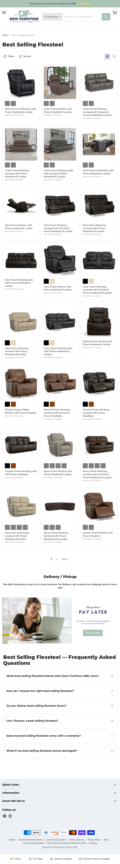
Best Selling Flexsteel (14, 115)
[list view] (114, 56)
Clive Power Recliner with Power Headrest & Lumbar (19, 227)
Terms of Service (76, 839)
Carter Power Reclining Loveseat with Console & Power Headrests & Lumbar (97, 112)
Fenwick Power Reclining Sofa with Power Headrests (21, 473)
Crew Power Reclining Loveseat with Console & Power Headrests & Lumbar (97, 289)
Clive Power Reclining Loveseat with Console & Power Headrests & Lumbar (58, 228)
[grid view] (107, 56)
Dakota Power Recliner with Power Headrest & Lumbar (97, 343)
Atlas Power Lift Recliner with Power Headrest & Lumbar (20, 110)
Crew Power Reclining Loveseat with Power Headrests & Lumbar (16, 351)
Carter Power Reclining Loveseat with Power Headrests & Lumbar (17, 173)
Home (5, 35)
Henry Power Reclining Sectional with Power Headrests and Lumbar (56, 535)
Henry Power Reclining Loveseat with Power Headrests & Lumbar (17, 535)
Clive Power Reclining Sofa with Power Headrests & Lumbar (19, 282)
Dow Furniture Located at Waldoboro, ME (66, 843)
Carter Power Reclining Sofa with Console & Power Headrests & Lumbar (58, 173)
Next (65, 559)
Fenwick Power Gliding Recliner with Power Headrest (20, 411)
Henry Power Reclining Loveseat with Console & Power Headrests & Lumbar (97, 474)
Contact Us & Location (56, 839)
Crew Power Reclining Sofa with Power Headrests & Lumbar (58, 351)
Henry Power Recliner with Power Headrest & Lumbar (58, 473)
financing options (30, 728)
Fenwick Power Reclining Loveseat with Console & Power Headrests (57, 412)
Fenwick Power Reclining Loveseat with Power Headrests (96, 412)
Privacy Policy (94, 839)
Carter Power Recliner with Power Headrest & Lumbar (58, 110)
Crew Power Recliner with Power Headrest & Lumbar (58, 288)
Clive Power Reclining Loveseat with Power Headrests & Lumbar (94, 228)
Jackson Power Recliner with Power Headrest (98, 534)
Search (12, 839)
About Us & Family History (30, 839)
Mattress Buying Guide (33, 843)
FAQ (106, 839)
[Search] (106, 16)
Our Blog (93, 843)
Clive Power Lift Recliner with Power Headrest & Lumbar (98, 172)
